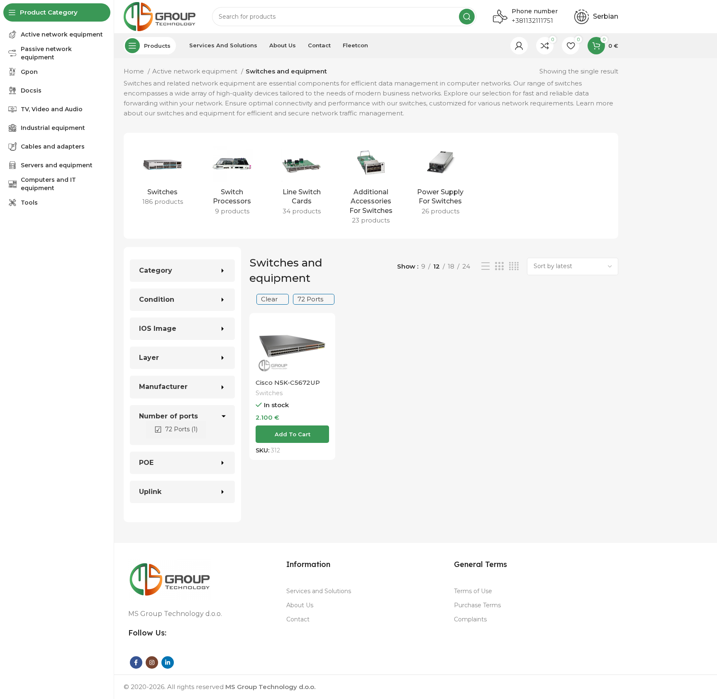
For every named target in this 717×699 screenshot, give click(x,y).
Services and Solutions (318, 591)
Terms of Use (473, 591)
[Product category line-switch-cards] (301, 181)
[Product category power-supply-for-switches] (440, 181)
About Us (299, 605)
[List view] (485, 266)
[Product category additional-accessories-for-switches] (370, 186)
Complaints (470, 619)
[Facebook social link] (136, 662)
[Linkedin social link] (167, 662)
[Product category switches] (162, 176)
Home (135, 71)
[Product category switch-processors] (231, 181)
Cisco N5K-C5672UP (288, 382)
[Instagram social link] (152, 662)
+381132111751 (532, 20)
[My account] (519, 45)
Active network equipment (195, 71)
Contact (298, 619)
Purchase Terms (477, 605)
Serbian (605, 16)
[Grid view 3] (499, 266)
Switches (269, 393)
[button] (292, 434)
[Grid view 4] (514, 266)
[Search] (467, 16)
